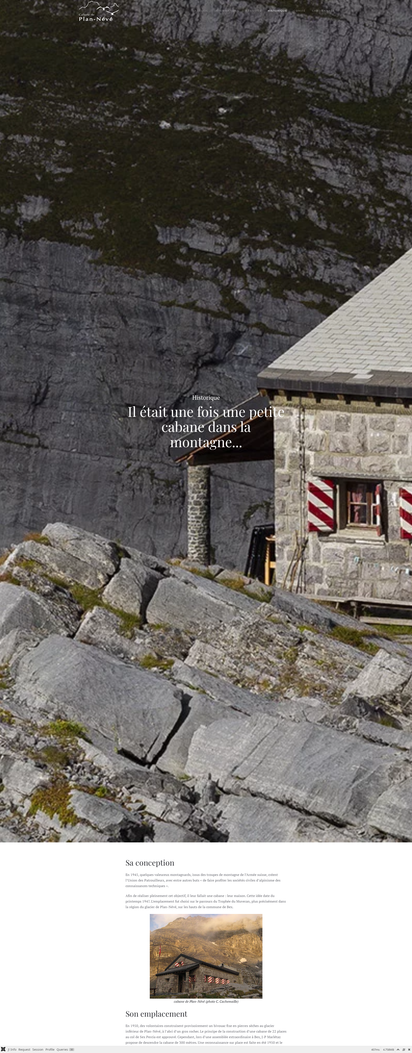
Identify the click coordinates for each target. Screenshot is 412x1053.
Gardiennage (323, 10)
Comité (300, 10)
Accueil (201, 10)
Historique (277, 10)
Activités (253, 10)
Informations (227, 10)
